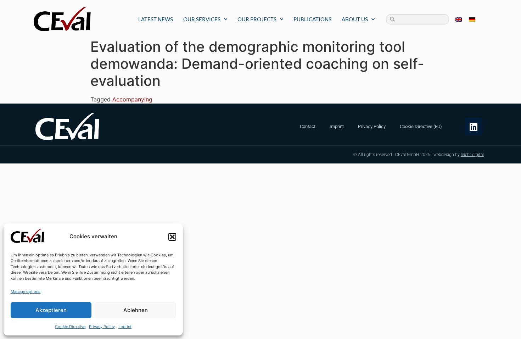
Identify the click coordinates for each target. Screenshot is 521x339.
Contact (307, 126)
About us (355, 19)
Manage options (25, 291)
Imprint (124, 326)
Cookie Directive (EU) (421, 126)
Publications (312, 19)
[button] (172, 236)
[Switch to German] (472, 19)
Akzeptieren (51, 310)
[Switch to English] (458, 19)
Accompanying (132, 99)
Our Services (201, 19)
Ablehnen (135, 310)
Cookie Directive (70, 326)
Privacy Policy (102, 326)
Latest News (155, 19)
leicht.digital (472, 154)
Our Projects (256, 19)
